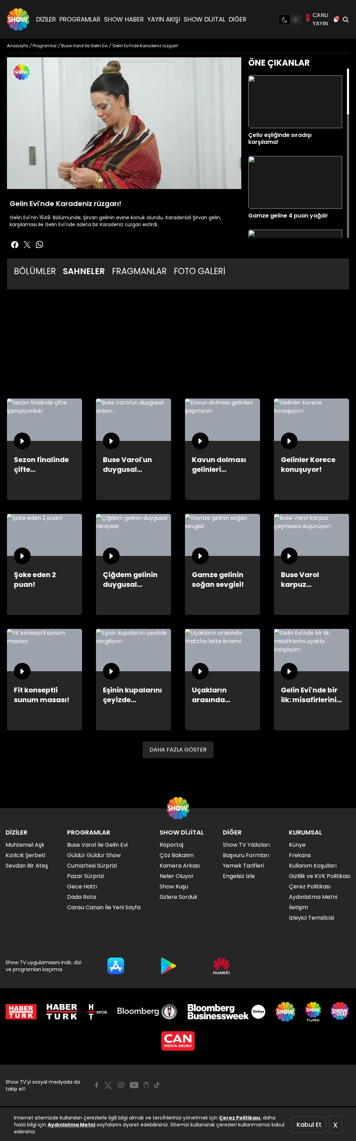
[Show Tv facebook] (14, 244)
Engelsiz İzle (239, 876)
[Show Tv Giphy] (146, 1085)
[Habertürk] (21, 1011)
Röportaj (171, 845)
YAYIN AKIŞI (163, 19)
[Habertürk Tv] (62, 1011)
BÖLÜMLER (35, 271)
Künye (297, 845)
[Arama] (345, 19)
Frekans (300, 855)
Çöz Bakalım (177, 855)
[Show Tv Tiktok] (157, 1085)
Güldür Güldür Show (94, 855)
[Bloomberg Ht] (148, 1011)
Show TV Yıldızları (246, 845)
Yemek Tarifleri (243, 866)
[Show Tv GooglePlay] (168, 966)
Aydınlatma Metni (71, 1124)
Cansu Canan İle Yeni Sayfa (103, 907)
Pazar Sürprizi (85, 876)
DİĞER (237, 19)
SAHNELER (84, 271)
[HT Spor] (97, 1011)
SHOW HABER (124, 19)
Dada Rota (81, 897)
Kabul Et (309, 1124)
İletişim (298, 907)
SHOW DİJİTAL (204, 19)
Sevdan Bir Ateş (27, 866)
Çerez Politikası (239, 1117)
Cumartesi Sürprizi (92, 866)
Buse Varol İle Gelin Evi (97, 845)
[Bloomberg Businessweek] (226, 1011)
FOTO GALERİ (199, 271)
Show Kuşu (174, 886)
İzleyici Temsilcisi (311, 918)
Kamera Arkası (180, 866)
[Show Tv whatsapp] (39, 244)
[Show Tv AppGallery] (221, 966)
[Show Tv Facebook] (96, 1085)
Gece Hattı (82, 886)
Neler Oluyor (177, 876)
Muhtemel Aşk (25, 845)
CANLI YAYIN (320, 19)
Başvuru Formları (246, 855)
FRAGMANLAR (139, 271)
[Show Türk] (313, 1011)
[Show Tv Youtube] (134, 1085)
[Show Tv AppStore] (116, 966)
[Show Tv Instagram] (121, 1085)
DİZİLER (46, 19)
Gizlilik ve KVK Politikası (319, 876)
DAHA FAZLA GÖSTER (178, 750)
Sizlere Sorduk (178, 897)
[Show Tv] (18, 19)
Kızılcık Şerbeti (25, 855)
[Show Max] (340, 1011)
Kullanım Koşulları (313, 866)
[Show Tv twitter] (27, 244)
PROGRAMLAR (79, 19)
